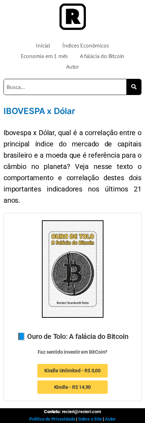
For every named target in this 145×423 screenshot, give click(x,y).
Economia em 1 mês (44, 55)
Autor (72, 66)
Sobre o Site (90, 419)
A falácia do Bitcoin (102, 55)
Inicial (43, 45)
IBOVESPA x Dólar (39, 111)
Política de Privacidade (52, 419)
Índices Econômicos (85, 45)
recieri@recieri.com (81, 411)
